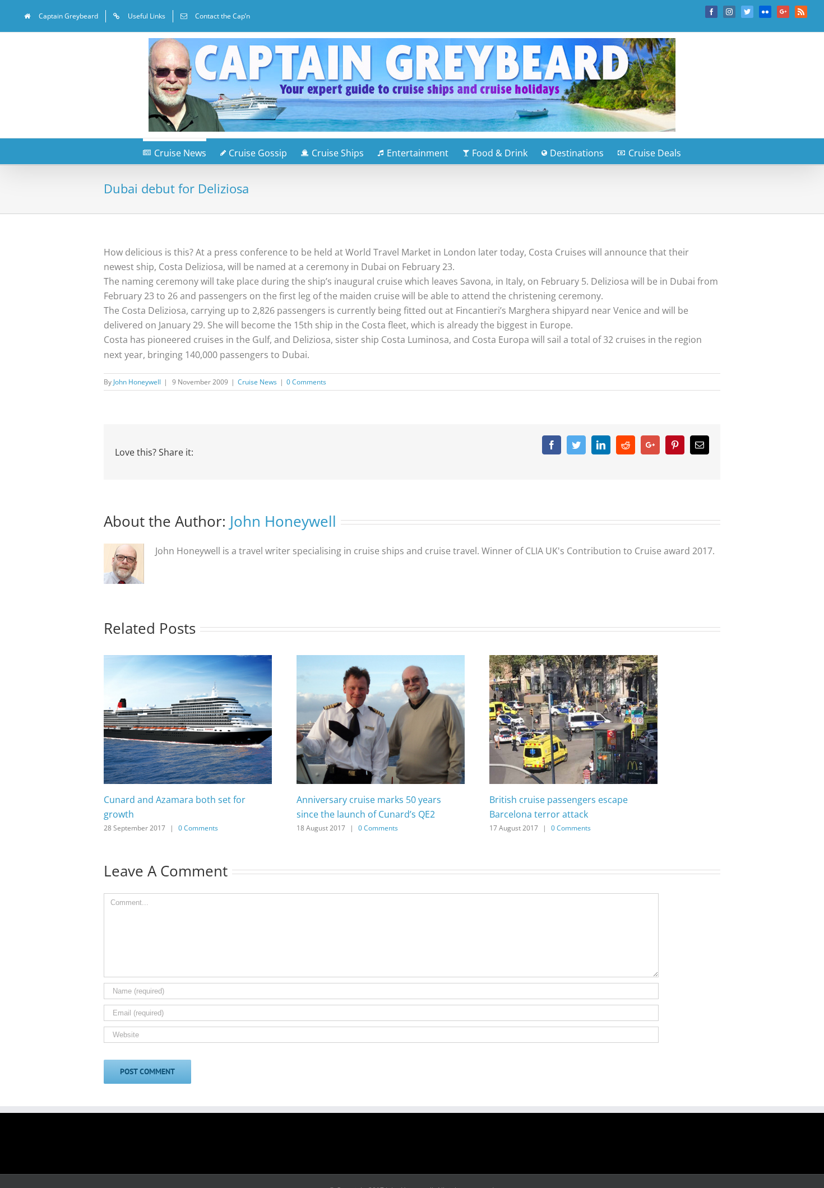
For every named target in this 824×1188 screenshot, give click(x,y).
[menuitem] (61, 16)
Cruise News (257, 382)
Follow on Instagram (419, 1147)
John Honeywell (137, 382)
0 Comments (306, 382)
